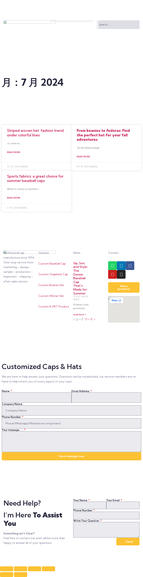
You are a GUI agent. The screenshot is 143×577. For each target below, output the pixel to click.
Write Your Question (86, 520)
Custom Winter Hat (51, 296)
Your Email (113, 500)
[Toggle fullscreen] (34, 568)
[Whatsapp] (112, 265)
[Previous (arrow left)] (6, 574)
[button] (71, 21)
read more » (79, 314)
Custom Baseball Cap (52, 263)
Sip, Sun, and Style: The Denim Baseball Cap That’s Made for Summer (80, 278)
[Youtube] (112, 274)
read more (13, 152)
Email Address (81, 391)
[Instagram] (121, 274)
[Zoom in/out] (48, 568)
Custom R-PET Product (53, 306)
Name (6, 391)
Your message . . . (13, 430)
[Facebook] (130, 265)
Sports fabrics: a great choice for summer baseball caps (35, 178)
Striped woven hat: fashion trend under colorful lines (35, 132)
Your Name (80, 500)
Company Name (12, 404)
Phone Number (11, 417)
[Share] (20, 568)
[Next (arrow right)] (20, 574)
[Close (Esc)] (6, 568)
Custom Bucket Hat (51, 285)
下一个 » (90, 319)
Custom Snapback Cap (53, 274)
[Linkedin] (121, 265)
